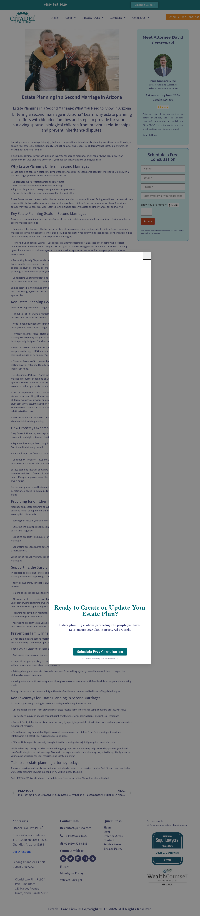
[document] (100, 458)
